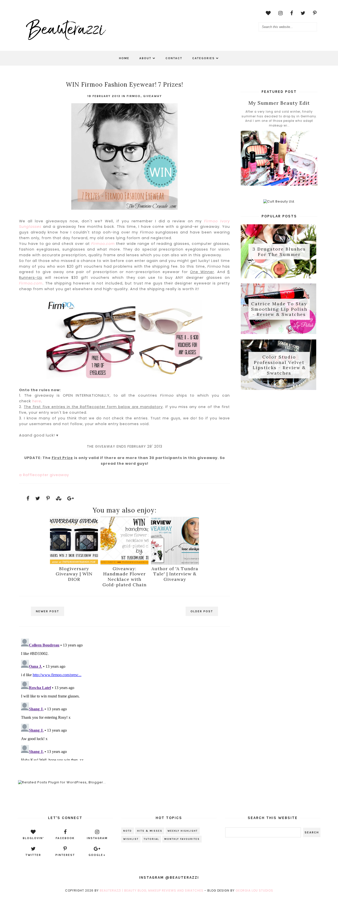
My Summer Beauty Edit (279, 103)
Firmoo (134, 96)
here (36, 401)
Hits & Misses (149, 830)
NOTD (127, 830)
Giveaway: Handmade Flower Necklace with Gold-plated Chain (124, 576)
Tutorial (151, 839)
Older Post (202, 611)
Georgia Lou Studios (254, 890)
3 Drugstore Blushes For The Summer (279, 251)
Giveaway (152, 96)
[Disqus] (124, 698)
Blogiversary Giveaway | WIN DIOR (74, 574)
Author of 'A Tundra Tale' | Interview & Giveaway (174, 574)
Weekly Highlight (183, 830)
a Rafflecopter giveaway (44, 474)
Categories (203, 58)
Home (124, 58)
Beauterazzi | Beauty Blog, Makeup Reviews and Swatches (151, 890)
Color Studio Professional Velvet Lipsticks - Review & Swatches (279, 365)
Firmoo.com (103, 243)
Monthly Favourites (182, 839)
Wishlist (131, 839)
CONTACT (174, 58)
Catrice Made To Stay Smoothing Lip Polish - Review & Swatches (279, 309)
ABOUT (145, 58)
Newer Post (47, 611)
